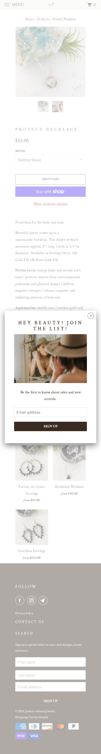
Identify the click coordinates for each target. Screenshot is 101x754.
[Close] (91, 315)
